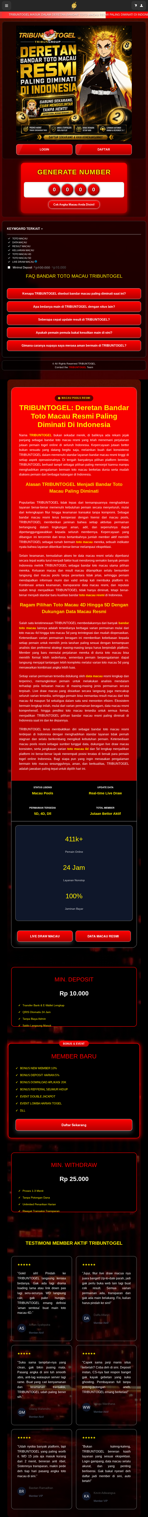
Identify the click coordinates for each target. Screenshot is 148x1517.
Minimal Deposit (39, 267)
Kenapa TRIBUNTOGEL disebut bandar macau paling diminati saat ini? (74, 293)
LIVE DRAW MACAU (45, 936)
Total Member (105, 807)
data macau (94, 676)
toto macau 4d (78, 749)
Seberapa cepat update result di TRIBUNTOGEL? (74, 319)
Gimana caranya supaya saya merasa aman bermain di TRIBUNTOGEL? (74, 345)
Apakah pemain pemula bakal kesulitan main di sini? (74, 332)
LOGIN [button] (44, 149)
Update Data (105, 787)
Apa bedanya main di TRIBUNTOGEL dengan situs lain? (74, 306)
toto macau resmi (91, 595)
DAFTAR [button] (104, 149)
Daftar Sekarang (73, 1124)
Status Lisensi (43, 787)
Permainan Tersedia (42, 807)
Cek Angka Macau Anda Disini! (74, 204)
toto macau (84, 542)
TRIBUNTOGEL (77, 367)
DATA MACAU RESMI (103, 936)
